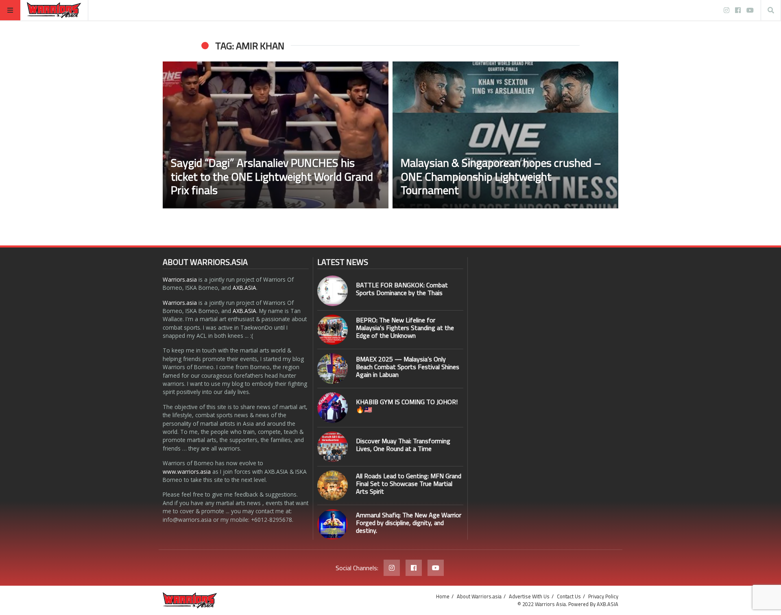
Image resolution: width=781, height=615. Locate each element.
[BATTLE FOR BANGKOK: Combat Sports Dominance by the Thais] (332, 291)
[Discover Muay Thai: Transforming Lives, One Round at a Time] (332, 446)
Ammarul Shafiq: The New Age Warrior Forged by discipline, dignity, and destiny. (408, 522)
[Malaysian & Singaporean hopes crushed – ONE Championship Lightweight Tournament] (505, 134)
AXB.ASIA (244, 287)
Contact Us (569, 596)
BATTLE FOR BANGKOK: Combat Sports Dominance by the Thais (402, 289)
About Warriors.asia (479, 596)
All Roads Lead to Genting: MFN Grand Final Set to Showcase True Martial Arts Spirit (408, 483)
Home (442, 596)
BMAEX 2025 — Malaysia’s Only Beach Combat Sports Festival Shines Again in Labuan (407, 366)
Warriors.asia (180, 279)
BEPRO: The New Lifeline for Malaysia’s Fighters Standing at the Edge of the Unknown (405, 327)
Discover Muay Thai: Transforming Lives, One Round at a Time (403, 444)
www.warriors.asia (187, 471)
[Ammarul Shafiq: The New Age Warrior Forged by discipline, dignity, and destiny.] (332, 524)
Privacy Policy (603, 596)
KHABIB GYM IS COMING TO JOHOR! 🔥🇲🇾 (407, 405)
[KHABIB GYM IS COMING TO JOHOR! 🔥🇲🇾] (332, 407)
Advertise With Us (529, 596)
